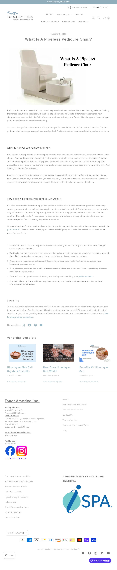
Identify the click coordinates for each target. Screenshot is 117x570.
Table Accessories (13, 491)
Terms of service (69, 420)
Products (63, 14)
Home (49, 14)
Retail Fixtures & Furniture (16, 507)
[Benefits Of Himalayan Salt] (94, 353)
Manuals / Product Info (72, 410)
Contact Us (67, 415)
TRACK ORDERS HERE (16, 458)
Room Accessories (13, 512)
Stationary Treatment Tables (17, 476)
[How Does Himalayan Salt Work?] (58, 353)
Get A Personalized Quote (74, 404)
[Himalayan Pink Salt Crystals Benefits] (22, 353)
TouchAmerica (50, 549)
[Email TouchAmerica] (83, 553)
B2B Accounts (50, 21)
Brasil (100, 7)
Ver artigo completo (16, 381)
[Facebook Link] (10, 456)
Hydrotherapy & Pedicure (16, 497)
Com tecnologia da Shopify (68, 549)
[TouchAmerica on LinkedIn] (102, 553)
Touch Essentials (12, 517)
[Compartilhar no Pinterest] (37, 325)
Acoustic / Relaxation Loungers (19, 481)
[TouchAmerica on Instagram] (95, 553)
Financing (68, 21)
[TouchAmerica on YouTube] (108, 553)
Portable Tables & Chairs (16, 486)
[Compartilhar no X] (25, 325)
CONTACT (83, 21)
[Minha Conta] (93, 18)
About (79, 14)
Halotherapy (10, 502)
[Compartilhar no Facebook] (31, 325)
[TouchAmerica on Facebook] (89, 553)
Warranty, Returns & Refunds (75, 425)
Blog (64, 430)
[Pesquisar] (99, 18)
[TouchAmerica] (20, 15)
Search (65, 399)
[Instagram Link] (21, 456)
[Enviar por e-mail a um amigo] (42, 325)
